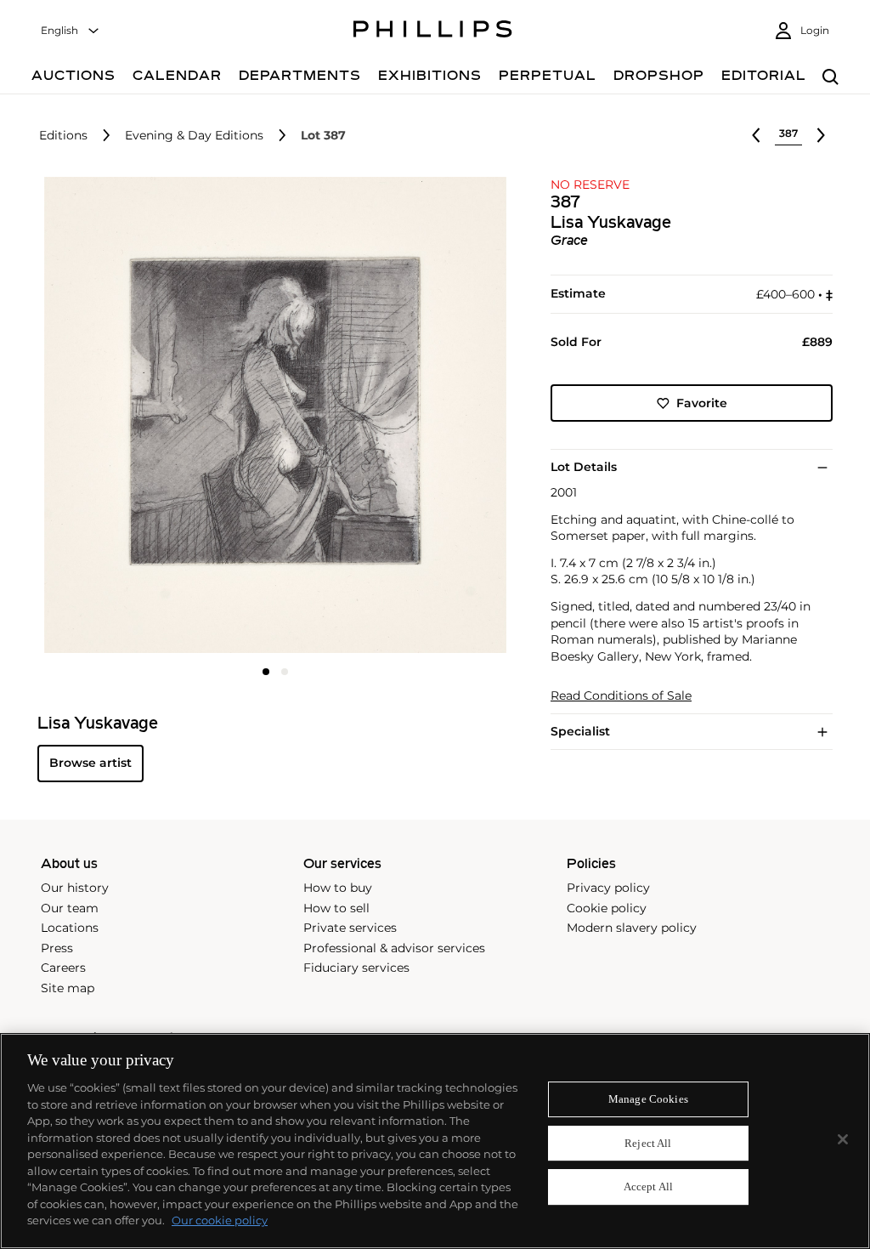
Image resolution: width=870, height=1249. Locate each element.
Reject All (647, 1143)
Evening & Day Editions (194, 135)
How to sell (336, 908)
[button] (270, 415)
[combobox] (70, 31)
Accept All (648, 1187)
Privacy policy (608, 887)
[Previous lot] (756, 135)
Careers (63, 967)
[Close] (843, 1139)
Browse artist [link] (90, 762)
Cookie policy (607, 908)
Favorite (701, 403)
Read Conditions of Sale (621, 696)
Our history (75, 887)
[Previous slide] (116, 416)
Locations (70, 927)
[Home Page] (432, 31)
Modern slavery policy (632, 927)
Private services (350, 927)
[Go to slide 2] (284, 671)
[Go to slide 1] (266, 671)
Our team (70, 908)
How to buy (337, 887)
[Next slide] (434, 416)
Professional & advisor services (394, 948)
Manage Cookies (648, 1099)
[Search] (830, 78)
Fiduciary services (356, 967)
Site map (67, 988)
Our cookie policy (220, 1220)
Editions (63, 135)
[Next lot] (821, 135)
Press (57, 948)
